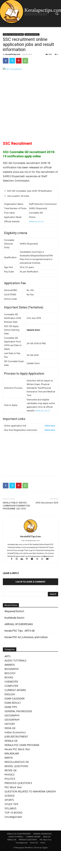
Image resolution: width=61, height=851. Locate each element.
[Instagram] (18, 559)
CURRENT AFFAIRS (15, 690)
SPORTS (9, 800)
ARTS (7, 656)
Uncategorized (13, 816)
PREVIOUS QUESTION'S (18, 783)
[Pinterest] (19, 61)
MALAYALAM (12, 753)
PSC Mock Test (13, 787)
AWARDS (10, 664)
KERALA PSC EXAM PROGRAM (13, 34)
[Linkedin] (23, 559)
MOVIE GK (11, 770)
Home (42, 842)
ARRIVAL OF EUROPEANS (19, 624)
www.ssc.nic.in (36, 221)
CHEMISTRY (11, 681)
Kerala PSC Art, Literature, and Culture (26, 637)
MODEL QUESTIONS (16, 766)
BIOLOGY (10, 673)
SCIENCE (10, 795)
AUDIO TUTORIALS (15, 660)
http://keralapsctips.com (30, 540)
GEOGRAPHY (12, 715)
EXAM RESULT (13, 702)
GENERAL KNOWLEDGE (18, 711)
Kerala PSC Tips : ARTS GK (20, 630)
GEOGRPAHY (12, 719)
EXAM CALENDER (15, 698)
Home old (34, 842)
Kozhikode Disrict (14, 617)
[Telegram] (33, 559)
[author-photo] (30, 532)
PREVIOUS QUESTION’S (28, 839)
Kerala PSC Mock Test (17, 749)
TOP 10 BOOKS (13, 812)
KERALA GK (11, 740)
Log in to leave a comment (30, 581)
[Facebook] (6, 61)
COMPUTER (11, 686)
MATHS (9, 757)
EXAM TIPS (11, 707)
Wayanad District (14, 611)
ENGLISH (10, 694)
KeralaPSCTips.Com (12, 54)
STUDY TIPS (11, 804)
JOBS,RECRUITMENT (32, 34)
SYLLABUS (10, 808)
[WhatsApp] (25, 61)
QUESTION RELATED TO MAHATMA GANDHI (30, 791)
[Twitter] (12, 61)
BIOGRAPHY (12, 669)
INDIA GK (10, 728)
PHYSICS (9, 774)
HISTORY (10, 724)
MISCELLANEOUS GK (17, 762)
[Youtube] (48, 559)
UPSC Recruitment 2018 (47, 502)
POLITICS (10, 778)
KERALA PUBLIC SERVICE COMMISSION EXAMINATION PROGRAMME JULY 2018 (16, 505)
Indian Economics (15, 732)
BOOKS (9, 677)
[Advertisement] (30, 116)
